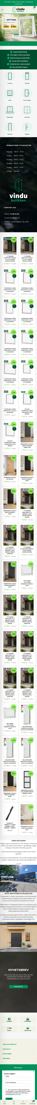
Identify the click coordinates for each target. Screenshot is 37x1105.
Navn (7, 1076)
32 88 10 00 (14, 214)
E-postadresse (11, 1082)
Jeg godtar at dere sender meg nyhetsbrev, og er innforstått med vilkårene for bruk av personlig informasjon (18, 1092)
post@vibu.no (15, 218)
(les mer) (18, 1094)
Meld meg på (18, 986)
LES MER (18, 864)
